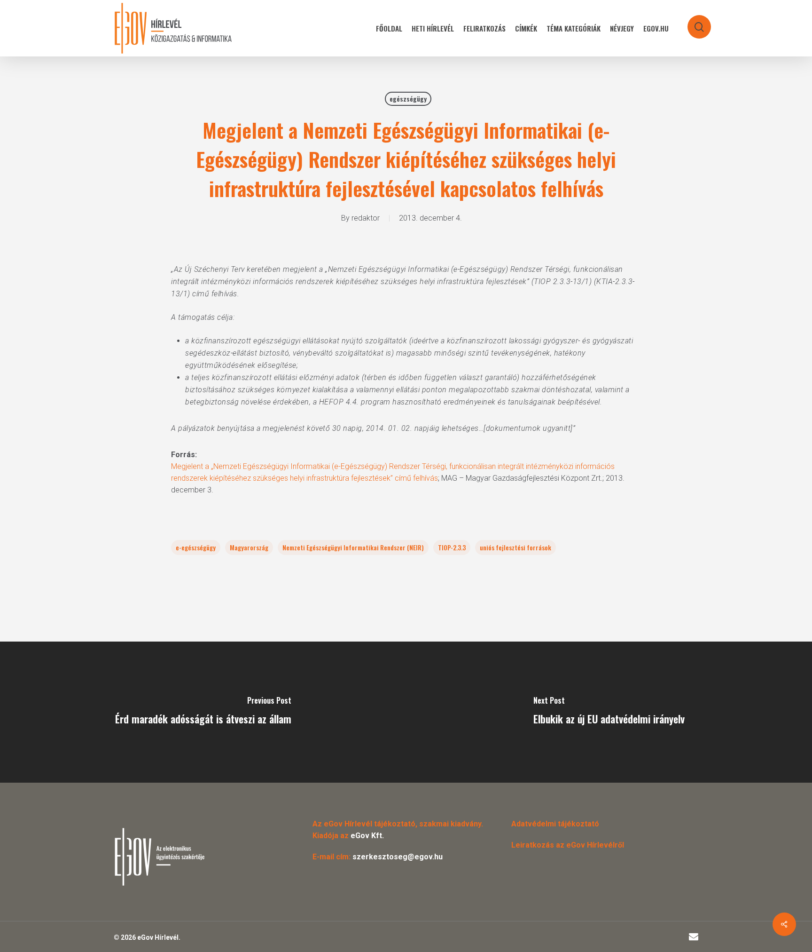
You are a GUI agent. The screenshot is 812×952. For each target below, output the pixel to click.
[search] (693, 22)
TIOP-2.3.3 (452, 547)
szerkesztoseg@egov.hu (397, 856)
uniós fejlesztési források (515, 547)
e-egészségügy (196, 547)
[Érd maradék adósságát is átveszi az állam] (203, 712)
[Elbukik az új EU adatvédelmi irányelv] (609, 712)
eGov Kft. (367, 835)
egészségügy (408, 98)
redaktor (365, 218)
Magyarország (249, 547)
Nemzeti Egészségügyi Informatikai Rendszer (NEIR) (353, 547)
